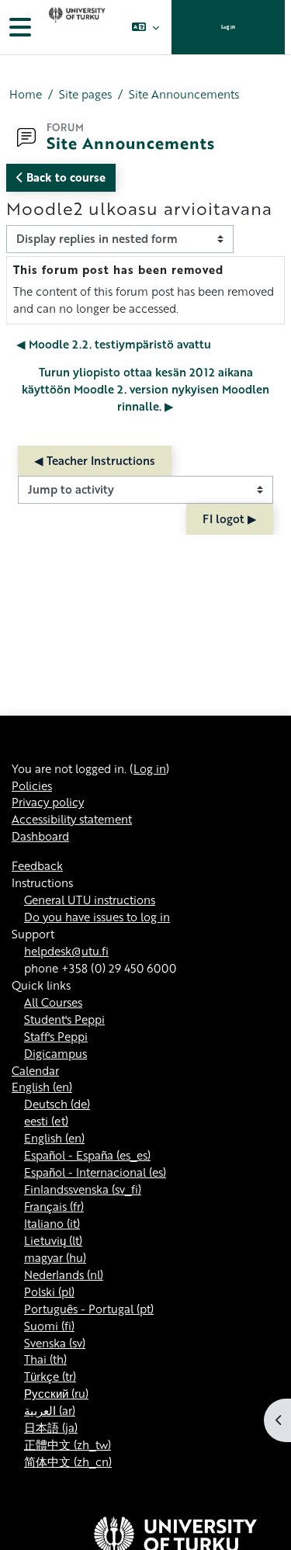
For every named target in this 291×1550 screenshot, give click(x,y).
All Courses (53, 1002)
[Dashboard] (75, 27)
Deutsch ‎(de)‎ (57, 1103)
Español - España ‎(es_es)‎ (87, 1154)
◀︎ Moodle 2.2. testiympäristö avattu (113, 343)
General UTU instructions (89, 899)
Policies (32, 785)
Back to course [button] (64, 177)
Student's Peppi (64, 1019)
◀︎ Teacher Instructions (94, 460)
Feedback (37, 865)
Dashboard (40, 835)
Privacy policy (48, 801)
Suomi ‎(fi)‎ (49, 1325)
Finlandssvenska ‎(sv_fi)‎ (82, 1189)
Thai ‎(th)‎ (45, 1359)
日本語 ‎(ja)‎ (51, 1427)
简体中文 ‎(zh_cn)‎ (68, 1461)
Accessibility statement (72, 818)
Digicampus (55, 1053)
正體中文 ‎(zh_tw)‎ (67, 1444)
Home (25, 94)
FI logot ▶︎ (230, 518)
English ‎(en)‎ (42, 1086)
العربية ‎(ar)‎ (49, 1410)
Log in (228, 26)
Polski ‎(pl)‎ (49, 1291)
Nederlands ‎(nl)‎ (63, 1274)
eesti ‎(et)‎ (46, 1120)
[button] (145, 27)
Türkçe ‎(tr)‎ (50, 1376)
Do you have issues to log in (97, 916)
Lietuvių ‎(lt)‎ (53, 1240)
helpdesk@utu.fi (66, 950)
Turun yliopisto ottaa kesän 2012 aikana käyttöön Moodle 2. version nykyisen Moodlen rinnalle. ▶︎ (145, 388)
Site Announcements (184, 94)
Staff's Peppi (56, 1036)
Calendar (35, 1070)
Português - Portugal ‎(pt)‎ (89, 1308)
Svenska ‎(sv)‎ (54, 1342)
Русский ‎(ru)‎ (56, 1393)
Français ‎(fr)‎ (54, 1206)
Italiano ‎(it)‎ (52, 1223)
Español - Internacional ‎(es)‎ (95, 1172)
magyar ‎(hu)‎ (55, 1257)
